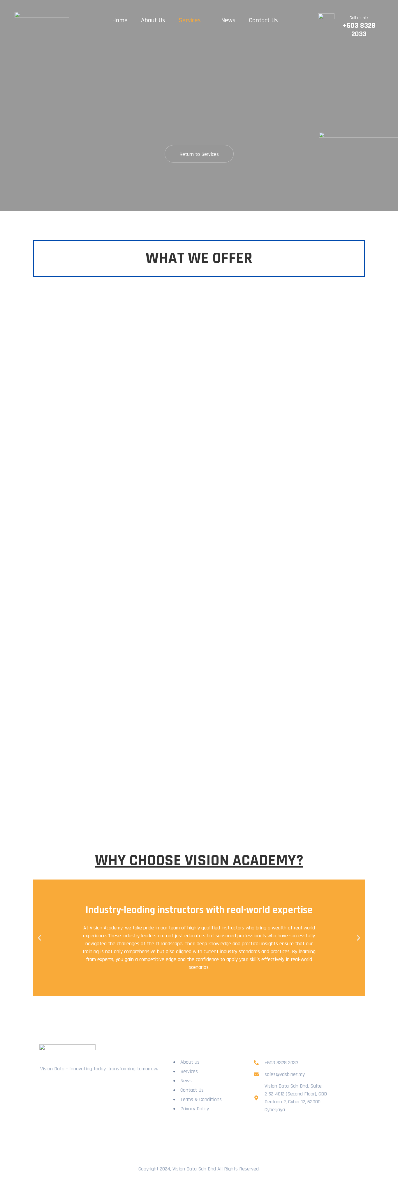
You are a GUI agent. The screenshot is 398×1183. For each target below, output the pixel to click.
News (228, 20)
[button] (39, 938)
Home (120, 20)
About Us (153, 20)
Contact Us (263, 20)
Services (190, 20)
